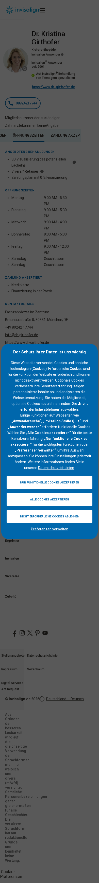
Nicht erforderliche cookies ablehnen (49, 516)
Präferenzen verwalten (49, 529)
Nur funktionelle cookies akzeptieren (49, 482)
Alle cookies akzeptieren (49, 499)
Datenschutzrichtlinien (56, 468)
